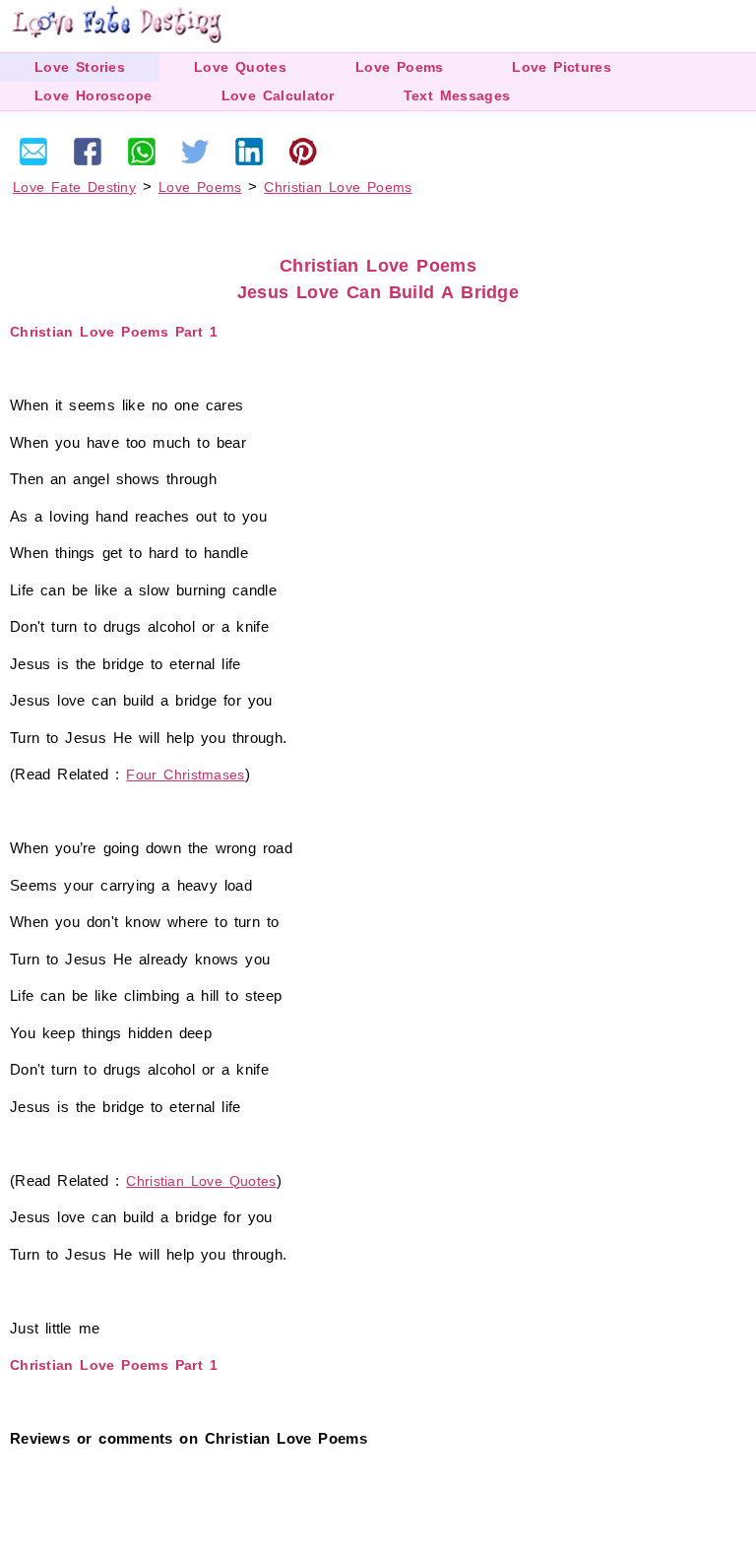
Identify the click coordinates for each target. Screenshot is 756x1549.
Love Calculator (278, 95)
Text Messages (457, 95)
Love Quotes (240, 67)
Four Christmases (185, 774)
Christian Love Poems (337, 187)
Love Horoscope (93, 95)
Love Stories (79, 67)
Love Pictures (561, 67)
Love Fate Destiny (74, 187)
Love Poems (399, 67)
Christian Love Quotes (201, 1181)
